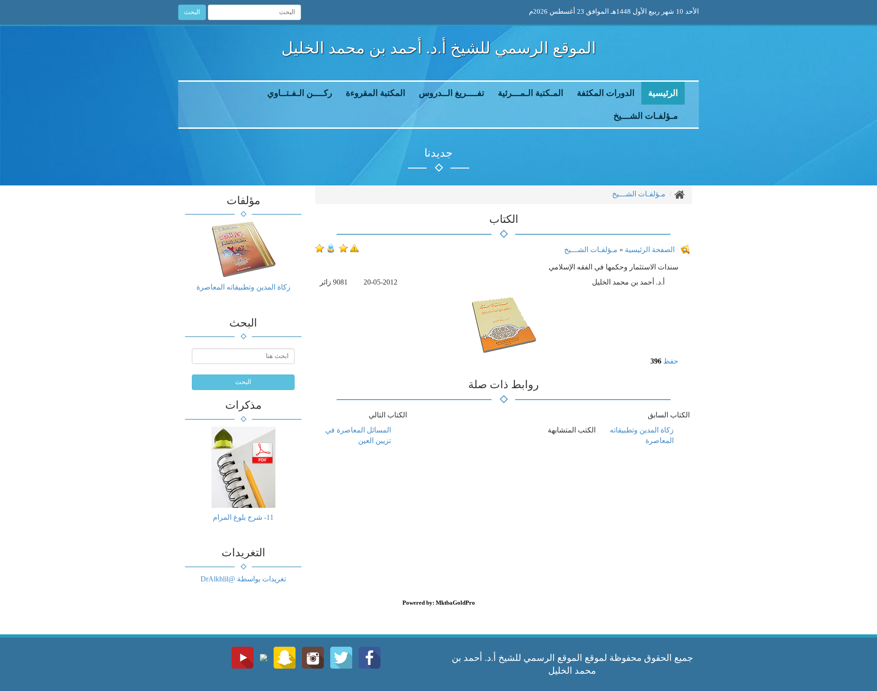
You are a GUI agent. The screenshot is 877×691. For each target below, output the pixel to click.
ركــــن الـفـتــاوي (299, 93)
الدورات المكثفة (605, 93)
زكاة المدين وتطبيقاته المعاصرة (243, 287)
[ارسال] (330, 247)
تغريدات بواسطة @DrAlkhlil (243, 579)
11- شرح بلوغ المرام (243, 517)
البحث (192, 12)
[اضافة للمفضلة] (343, 247)
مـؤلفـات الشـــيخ (645, 116)
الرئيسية (663, 93)
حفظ (670, 361)
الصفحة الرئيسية (649, 249)
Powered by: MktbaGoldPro (438, 602)
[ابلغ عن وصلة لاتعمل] (354, 247)
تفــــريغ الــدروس (451, 93)
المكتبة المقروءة (375, 93)
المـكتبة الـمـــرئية (530, 93)
